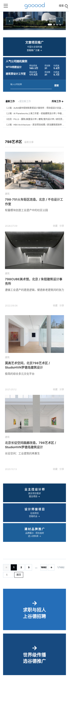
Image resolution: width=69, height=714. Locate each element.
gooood (34, 5)
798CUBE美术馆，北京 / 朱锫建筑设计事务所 (33, 281)
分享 (61, 225)
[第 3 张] (57, 24)
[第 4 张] (60, 24)
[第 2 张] (54, 24)
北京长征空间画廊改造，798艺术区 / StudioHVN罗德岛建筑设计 (30, 445)
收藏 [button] (55, 225)
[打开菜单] (6, 5)
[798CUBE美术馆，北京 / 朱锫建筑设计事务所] (34, 250)
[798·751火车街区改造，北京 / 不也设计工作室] (34, 171)
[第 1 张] (50, 24)
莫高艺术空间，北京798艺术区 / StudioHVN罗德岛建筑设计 (27, 365)
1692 (44, 567)
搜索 (56, 85)
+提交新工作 (24, 101)
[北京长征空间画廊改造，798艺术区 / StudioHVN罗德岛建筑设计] (34, 414)
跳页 (18, 574)
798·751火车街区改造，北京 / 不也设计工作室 (34, 202)
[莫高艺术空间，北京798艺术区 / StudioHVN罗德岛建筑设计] (34, 334)
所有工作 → (57, 101)
